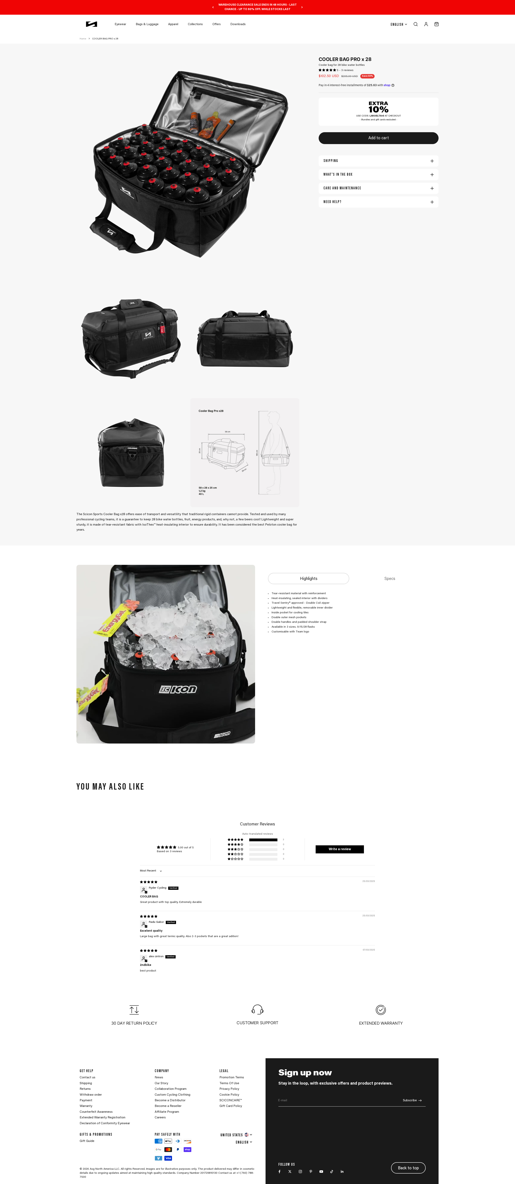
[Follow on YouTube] (321, 1172)
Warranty (86, 1106)
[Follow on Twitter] (290, 1172)
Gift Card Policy (230, 1106)
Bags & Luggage (147, 24)
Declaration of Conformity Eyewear (105, 1123)
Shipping (86, 1083)
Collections (195, 24)
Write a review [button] (340, 849)
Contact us (87, 1077)
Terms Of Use (229, 1083)
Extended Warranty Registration (102, 1117)
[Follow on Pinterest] (311, 1172)
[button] (328, 70)
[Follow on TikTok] (332, 1172)
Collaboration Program (170, 1089)
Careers (160, 1117)
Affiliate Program (167, 1112)
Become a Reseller (168, 1106)
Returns (85, 1089)
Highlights (308, 579)
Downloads (238, 24)
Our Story (161, 1083)
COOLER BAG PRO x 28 (105, 39)
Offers (216, 24)
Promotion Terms (231, 1077)
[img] (148, 882)
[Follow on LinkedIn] (342, 1172)
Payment (86, 1100)
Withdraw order (91, 1094)
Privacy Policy (229, 1089)
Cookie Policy (229, 1094)
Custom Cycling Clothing (172, 1094)
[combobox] (236, 1134)
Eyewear (120, 24)
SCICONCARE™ (230, 1100)
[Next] (302, 7)
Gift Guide (87, 1141)
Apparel (173, 24)
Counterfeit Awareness (96, 1112)
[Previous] (213, 7)
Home (83, 39)
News (159, 1077)
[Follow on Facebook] (279, 1172)
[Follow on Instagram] (300, 1172)
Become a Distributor (170, 1100)
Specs (389, 579)
